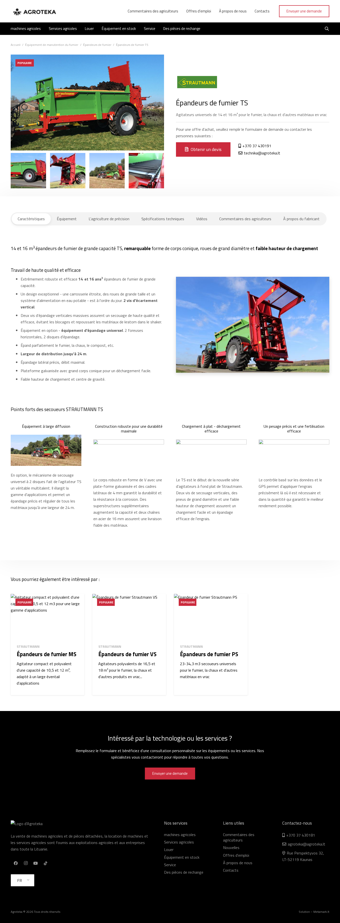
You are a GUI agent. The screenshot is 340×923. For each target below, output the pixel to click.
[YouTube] (36, 863)
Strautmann (28, 646)
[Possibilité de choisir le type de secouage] (67, 170)
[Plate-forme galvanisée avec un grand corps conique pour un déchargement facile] (107, 170)
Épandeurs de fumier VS (127, 654)
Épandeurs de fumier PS (209, 654)
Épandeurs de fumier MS (46, 654)
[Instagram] (26, 863)
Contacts (230, 870)
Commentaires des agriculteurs (238, 837)
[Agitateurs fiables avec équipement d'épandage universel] (28, 170)
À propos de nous (237, 863)
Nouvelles (231, 848)
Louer (168, 849)
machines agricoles (180, 835)
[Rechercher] (327, 28)
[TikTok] (46, 863)
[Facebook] (16, 863)
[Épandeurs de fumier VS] (129, 617)
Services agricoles (179, 842)
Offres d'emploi (236, 855)
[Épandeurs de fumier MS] (47, 617)
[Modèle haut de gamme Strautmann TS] (146, 170)
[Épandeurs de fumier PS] (211, 617)
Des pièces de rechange (183, 872)
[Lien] (34, 11)
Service (170, 865)
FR (19, 880)
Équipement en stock (181, 857)
